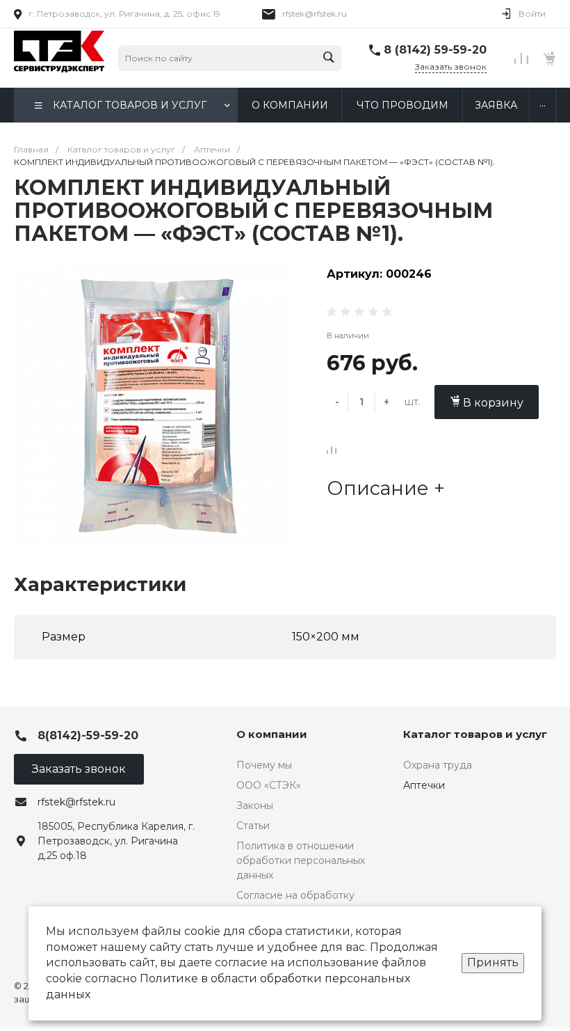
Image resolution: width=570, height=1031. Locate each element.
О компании (271, 734)
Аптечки (424, 785)
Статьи (253, 825)
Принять (493, 962)
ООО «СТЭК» (268, 785)
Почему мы (264, 765)
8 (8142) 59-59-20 (435, 49)
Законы (254, 805)
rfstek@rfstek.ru (314, 13)
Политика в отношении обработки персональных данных (300, 860)
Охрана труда (437, 765)
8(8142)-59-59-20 (88, 735)
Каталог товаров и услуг (475, 734)
